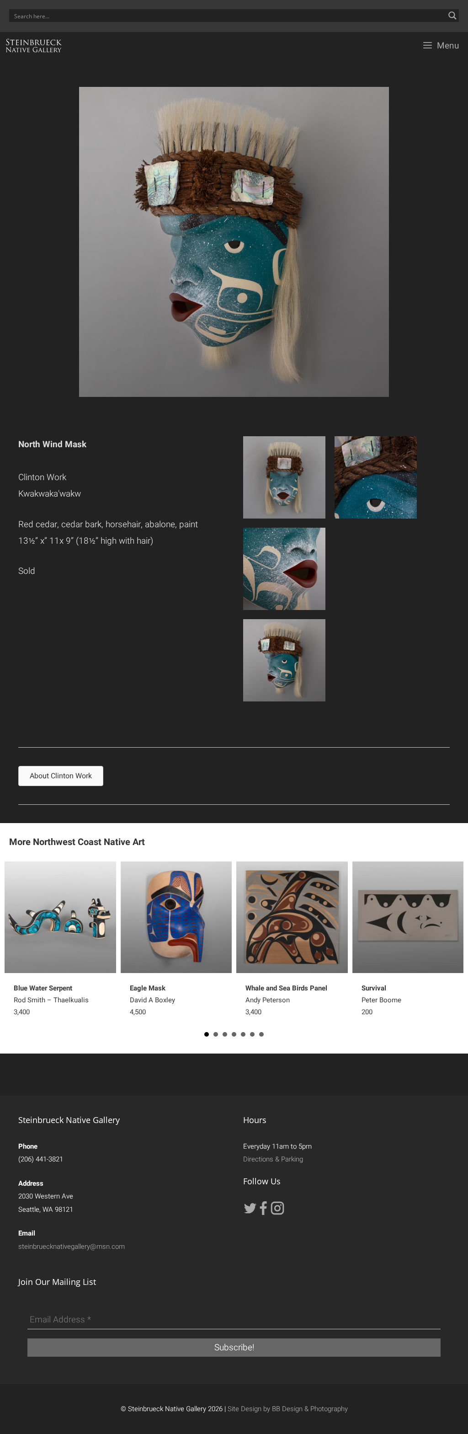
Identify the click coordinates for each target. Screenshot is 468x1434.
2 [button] (215, 1034)
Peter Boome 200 (381, 1000)
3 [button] (225, 1034)
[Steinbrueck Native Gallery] (34, 45)
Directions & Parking (273, 1159)
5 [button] (243, 1034)
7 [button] (261, 1034)
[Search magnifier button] (452, 15)
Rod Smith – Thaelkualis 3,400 (51, 1000)
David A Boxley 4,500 (152, 1000)
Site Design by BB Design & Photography (288, 1409)
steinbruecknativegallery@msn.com (71, 1246)
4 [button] (234, 1034)
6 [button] (252, 1034)
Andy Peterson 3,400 (286, 1000)
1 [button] (206, 1034)
